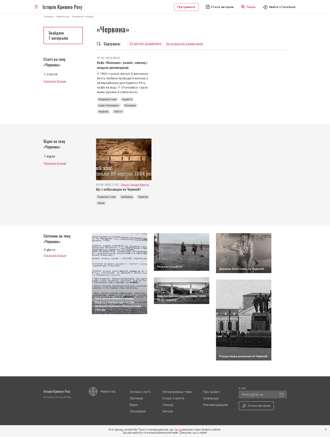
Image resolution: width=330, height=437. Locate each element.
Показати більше (55, 81)
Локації (167, 405)
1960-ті (118, 111)
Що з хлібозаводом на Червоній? (118, 189)
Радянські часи (107, 99)
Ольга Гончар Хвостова (136, 184)
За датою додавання (145, 44)
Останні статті (140, 392)
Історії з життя (173, 398)
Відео (134, 405)
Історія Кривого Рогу (62, 7)
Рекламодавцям (215, 405)
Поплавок (130, 105)
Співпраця (211, 398)
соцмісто (127, 99)
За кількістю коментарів (184, 44)
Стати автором (222, 7)
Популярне (138, 411)
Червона (103, 111)
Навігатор (108, 391)
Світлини (136, 398)
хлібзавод (127, 197)
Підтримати (186, 7)
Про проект (211, 392)
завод (101, 203)
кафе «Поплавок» (109, 105)
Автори (167, 411)
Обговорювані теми (177, 392)
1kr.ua (178, 429)
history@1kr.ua (252, 394)
